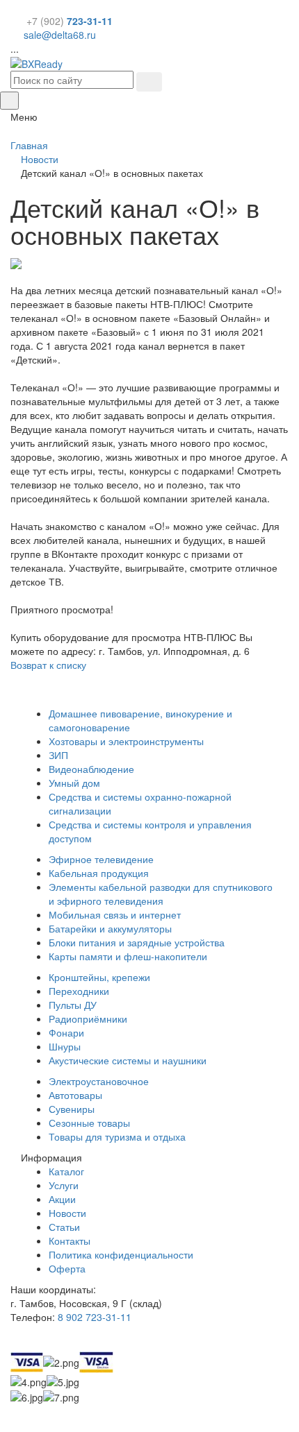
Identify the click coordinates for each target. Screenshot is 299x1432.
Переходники (79, 991)
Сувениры (72, 1109)
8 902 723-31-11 (94, 1317)
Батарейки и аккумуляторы (110, 928)
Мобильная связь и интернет (115, 914)
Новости (67, 1213)
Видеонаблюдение (91, 769)
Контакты (69, 1240)
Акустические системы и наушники (128, 1060)
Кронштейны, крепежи (99, 977)
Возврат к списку (48, 665)
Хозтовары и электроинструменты (126, 741)
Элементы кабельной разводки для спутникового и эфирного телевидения (161, 893)
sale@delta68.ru (60, 35)
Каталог (66, 1171)
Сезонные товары (89, 1123)
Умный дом (74, 783)
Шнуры (65, 1046)
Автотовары (75, 1095)
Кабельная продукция (99, 873)
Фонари (66, 1032)
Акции (62, 1199)
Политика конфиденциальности (121, 1254)
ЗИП (58, 755)
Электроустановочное (99, 1081)
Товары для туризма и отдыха (117, 1136)
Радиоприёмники (88, 1018)
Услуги (64, 1185)
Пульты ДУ (73, 1005)
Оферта (67, 1268)
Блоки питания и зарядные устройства (137, 942)
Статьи (64, 1227)
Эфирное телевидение (101, 859)
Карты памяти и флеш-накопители (128, 956)
